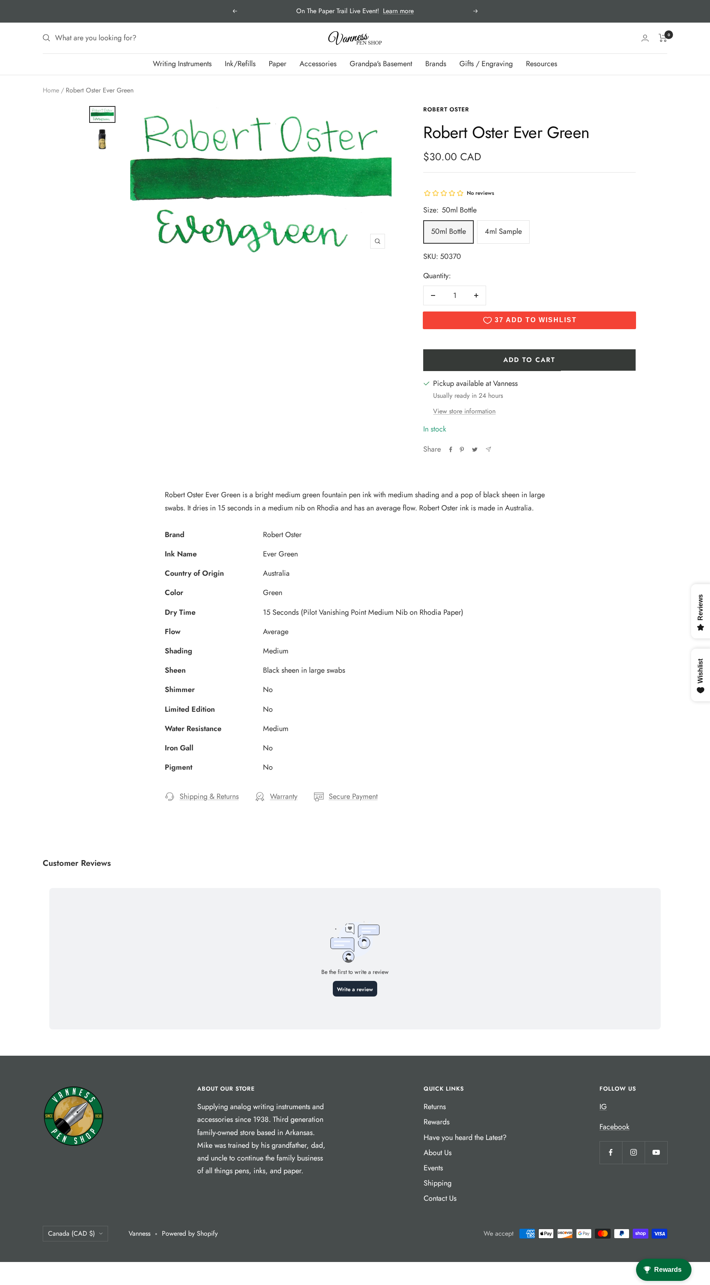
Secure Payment (353, 796)
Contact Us (440, 1198)
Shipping (438, 1183)
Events (433, 1168)
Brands (435, 63)
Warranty (283, 796)
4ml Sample (503, 231)
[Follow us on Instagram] (633, 1152)
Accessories (318, 63)
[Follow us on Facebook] (610, 1152)
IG (603, 1106)
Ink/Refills (240, 63)
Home (51, 90)
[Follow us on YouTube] (656, 1152)
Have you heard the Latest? (465, 1137)
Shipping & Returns (209, 796)
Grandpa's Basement (381, 63)
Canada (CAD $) (71, 1233)
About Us (438, 1152)
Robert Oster (446, 109)
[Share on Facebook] (450, 449)
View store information (464, 411)
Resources (541, 63)
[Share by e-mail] (488, 449)
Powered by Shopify (190, 1233)
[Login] (645, 38)
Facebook (614, 1126)
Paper (277, 63)
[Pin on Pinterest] (462, 449)
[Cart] (663, 38)
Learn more (398, 11)
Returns (435, 1106)
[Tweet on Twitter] (474, 449)
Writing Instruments (182, 63)
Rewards (437, 1122)
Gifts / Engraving (486, 63)
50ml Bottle (448, 231)
